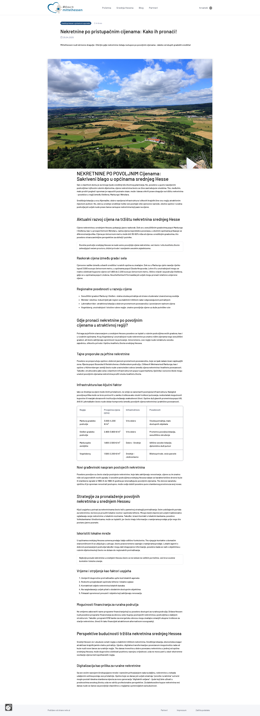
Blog (141, 7)
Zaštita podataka (203, 710)
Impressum (181, 710)
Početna (106, 7)
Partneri (153, 7)
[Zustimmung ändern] (8, 707)
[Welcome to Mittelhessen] (65, 7)
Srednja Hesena (124, 7)
